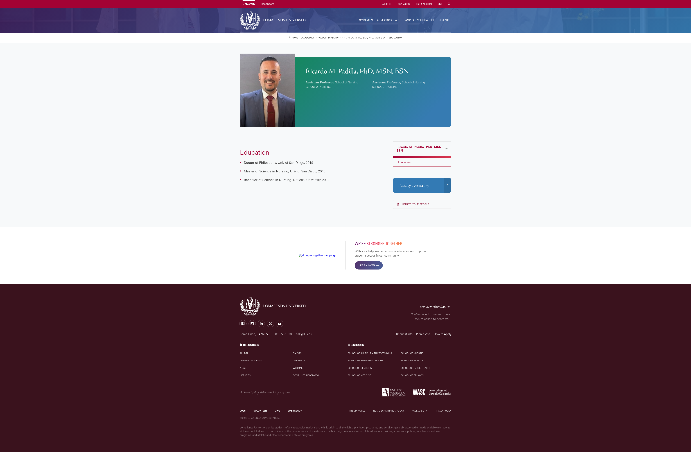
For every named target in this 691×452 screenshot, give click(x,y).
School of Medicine (359, 375)
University (249, 3)
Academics (365, 20)
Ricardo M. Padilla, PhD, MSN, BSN (419, 148)
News (243, 368)
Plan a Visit (423, 334)
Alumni (244, 353)
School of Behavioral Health (365, 360)
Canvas (297, 353)
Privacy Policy (443, 410)
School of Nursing (318, 86)
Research (445, 20)
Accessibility (419, 410)
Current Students (251, 360)
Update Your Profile (415, 204)
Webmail (298, 368)
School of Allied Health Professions (370, 353)
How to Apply (442, 334)
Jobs (243, 410)
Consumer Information (306, 375)
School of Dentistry (360, 368)
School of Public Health (415, 368)
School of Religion (412, 375)
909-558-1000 (283, 334)
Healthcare (267, 3)
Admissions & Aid (388, 20)
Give (439, 4)
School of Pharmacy (413, 360)
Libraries (245, 375)
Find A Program (423, 4)
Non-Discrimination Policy (388, 410)
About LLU (387, 4)
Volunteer (260, 410)
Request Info (404, 334)
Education (404, 162)
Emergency (295, 410)
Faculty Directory (413, 185)
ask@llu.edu (304, 334)
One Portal (299, 360)
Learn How (366, 265)
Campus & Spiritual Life (419, 20)
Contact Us (404, 4)
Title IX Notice (357, 410)
